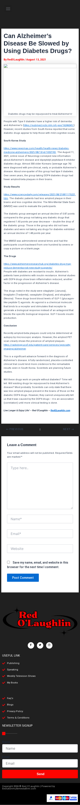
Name (6, 742)
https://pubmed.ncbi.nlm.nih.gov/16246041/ (49, 125)
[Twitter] (40, 645)
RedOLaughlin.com (60, 410)
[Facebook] (31, 645)
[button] (8, 8)
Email (6, 757)
